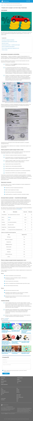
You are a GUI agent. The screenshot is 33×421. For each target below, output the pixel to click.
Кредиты (2, 379)
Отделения (17, 389)
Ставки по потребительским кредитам (8, 46)
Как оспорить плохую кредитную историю (25, 342)
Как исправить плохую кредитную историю (25, 353)
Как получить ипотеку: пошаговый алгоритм (16, 331)
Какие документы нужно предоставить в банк (9, 41)
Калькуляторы (2, 399)
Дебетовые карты (3, 381)
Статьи (17, 399)
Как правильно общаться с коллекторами (16, 353)
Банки (17, 388)
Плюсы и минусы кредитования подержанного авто (10, 48)
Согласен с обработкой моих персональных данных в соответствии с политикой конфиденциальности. (15, 371)
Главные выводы (4, 49)
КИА (9, 219)
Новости (17, 398)
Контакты (2, 389)
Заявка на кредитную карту (19, 397)
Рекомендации (5, 319)
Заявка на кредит (18, 394)
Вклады (18, 379)
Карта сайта (2, 393)
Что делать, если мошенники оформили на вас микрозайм (6, 331)
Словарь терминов (3, 398)
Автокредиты (6, 318)
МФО (1, 394)
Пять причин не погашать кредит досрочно (6, 353)
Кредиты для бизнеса (4, 384)
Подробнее (6, 413)
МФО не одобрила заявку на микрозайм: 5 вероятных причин (16, 342)
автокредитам (19, 208)
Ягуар (9, 217)
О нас (1, 388)
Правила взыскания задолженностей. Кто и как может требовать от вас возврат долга (6, 343)
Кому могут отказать (5, 43)
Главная (2, 3)
